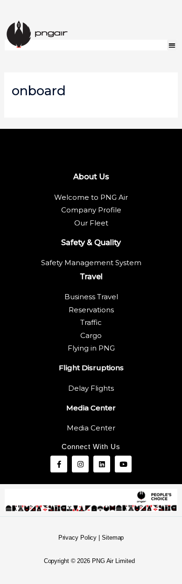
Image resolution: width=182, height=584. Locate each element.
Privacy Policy (77, 537)
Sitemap (113, 537)
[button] (172, 45)
